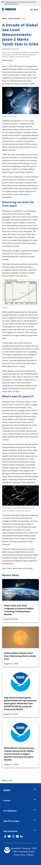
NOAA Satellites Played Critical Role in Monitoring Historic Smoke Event (20, 656)
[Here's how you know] (20, 3)
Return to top (7, 780)
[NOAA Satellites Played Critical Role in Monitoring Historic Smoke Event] (20, 637)
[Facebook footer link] (5, 836)
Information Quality (26, 851)
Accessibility (15, 848)
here (30, 568)
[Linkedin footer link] (21, 836)
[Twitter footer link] (17, 836)
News (24, 19)
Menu (36, 10)
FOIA (15, 851)
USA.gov (30, 854)
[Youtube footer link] (9, 836)
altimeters (6, 217)
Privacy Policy (19, 854)
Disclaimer (26, 848)
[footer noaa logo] (7, 850)
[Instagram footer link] (13, 836)
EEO (34, 848)
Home (4, 19)
